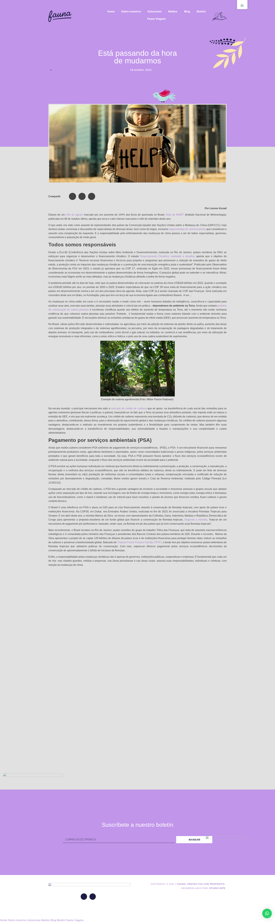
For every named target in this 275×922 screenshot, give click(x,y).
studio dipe (217, 888)
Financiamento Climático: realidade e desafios (167, 256)
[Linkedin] (84, 896)
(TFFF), (139, 542)
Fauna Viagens (156, 18)
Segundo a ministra (195, 519)
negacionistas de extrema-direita (187, 229)
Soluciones (155, 11)
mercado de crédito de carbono (129, 408)
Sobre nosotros (131, 11)
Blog (187, 11)
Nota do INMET (175, 214)
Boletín (201, 11)
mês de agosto (74, 214)
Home (111, 11)
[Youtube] (92, 896)
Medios (172, 11)
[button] (72, 196)
